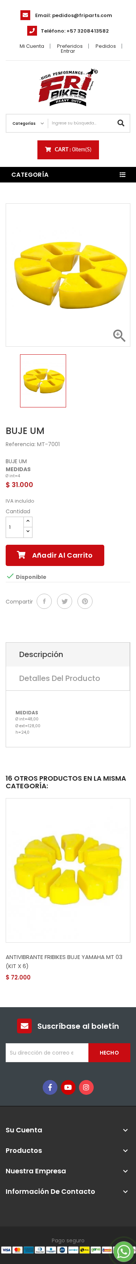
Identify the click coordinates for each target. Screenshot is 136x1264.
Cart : (73, 149)
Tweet (64, 601)
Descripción (41, 654)
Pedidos (106, 46)
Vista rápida (33, 978)
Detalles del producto (59, 678)
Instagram (86, 1087)
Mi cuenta (32, 46)
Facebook (50, 1087)
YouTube (68, 1087)
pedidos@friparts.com (82, 15)
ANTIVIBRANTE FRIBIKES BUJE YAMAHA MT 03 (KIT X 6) (64, 961)
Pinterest (85, 601)
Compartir (44, 601)
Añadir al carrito (61, 555)
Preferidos (70, 46)
